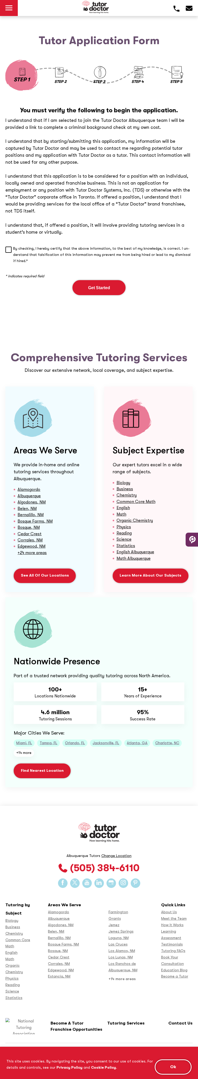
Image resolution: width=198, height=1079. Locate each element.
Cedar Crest (30, 533)
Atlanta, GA (137, 743)
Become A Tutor (67, 1023)
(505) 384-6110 (104, 868)
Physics (124, 526)
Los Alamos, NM (122, 951)
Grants (115, 918)
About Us (169, 912)
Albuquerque (29, 495)
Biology (123, 482)
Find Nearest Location (42, 770)
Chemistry (127, 495)
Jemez (114, 925)
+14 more (23, 753)
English (123, 507)
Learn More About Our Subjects (150, 575)
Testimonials (172, 944)
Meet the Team (174, 918)
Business (125, 488)
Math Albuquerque (134, 558)
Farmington (118, 912)
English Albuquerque (135, 551)
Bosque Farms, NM (35, 521)
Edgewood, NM (31, 546)
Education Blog (174, 970)
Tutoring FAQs (173, 951)
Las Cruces (118, 944)
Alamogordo (29, 489)
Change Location (116, 856)
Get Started (99, 287)
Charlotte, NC (167, 743)
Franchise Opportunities (76, 1029)
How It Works (172, 925)
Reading (124, 533)
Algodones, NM (32, 502)
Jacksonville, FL (106, 743)
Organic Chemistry (135, 520)
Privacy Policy (69, 1067)
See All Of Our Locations (45, 575)
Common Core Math (136, 501)
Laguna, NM (119, 938)
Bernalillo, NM (31, 514)
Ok (173, 1066)
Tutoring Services (126, 1023)
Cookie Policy (103, 1067)
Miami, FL (24, 743)
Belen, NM (27, 508)
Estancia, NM (59, 976)
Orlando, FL (75, 743)
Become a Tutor (174, 976)
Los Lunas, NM (121, 957)
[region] (99, 1063)
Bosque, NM (29, 527)
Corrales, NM (30, 540)
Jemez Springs (121, 931)
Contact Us (180, 1023)
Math (121, 514)
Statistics (126, 545)
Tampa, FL (48, 743)
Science (124, 539)
